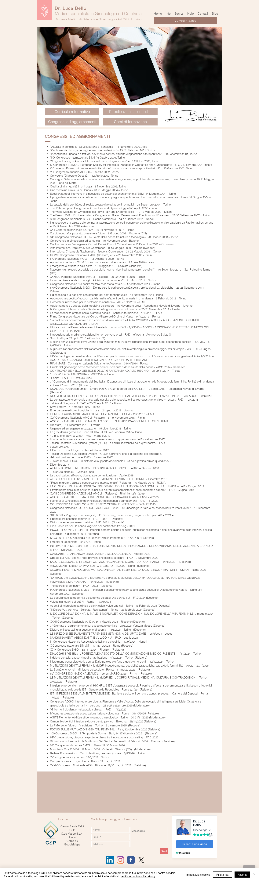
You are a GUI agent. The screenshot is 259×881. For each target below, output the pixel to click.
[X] (141, 860)
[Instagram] (120, 860)
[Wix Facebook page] (131, 860)
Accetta (242, 874)
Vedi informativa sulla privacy (138, 876)
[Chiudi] (254, 874)
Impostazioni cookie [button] (198, 874)
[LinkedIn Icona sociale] (110, 860)
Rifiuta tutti (222, 874)
